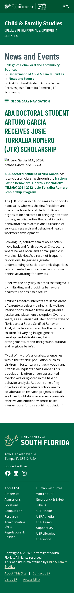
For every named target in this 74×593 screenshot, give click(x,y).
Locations (11, 505)
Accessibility (31, 579)
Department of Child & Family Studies (36, 74)
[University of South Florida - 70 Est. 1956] (25, 6)
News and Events (21, 79)
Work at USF (45, 494)
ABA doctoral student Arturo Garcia (32, 174)
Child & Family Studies (33, 23)
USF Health (44, 511)
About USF (12, 488)
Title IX (41, 505)
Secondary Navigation (27, 101)
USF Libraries (45, 533)
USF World (43, 539)
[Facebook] (8, 473)
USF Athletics (45, 516)
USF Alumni (44, 522)
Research (11, 516)
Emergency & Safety (50, 499)
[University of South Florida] (37, 440)
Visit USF (11, 579)
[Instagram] (24, 473)
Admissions (13, 499)
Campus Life (13, 511)
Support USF (45, 528)
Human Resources (49, 488)
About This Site (15, 573)
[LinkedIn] (16, 473)
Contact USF (41, 573)
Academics (12, 494)
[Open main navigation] (66, 6)
